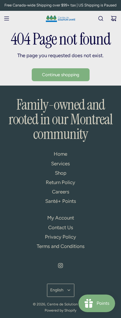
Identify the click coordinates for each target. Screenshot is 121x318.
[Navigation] (6, 18)
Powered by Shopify (60, 310)
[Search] (100, 18)
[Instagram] (60, 265)
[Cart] (113, 18)
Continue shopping (60, 74)
